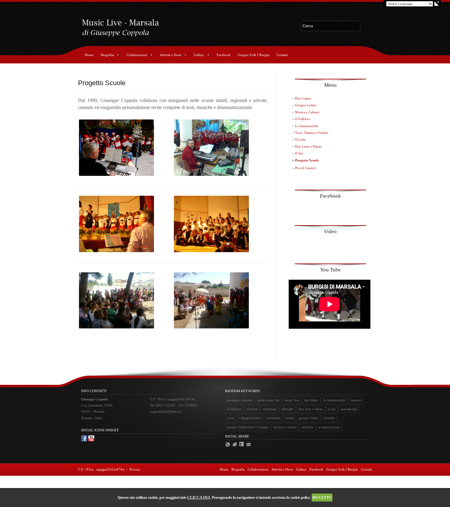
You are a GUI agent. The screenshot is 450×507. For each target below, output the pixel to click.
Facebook (224, 55)
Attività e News (170, 55)
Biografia (107, 55)
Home (89, 55)
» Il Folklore (301, 119)
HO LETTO (322, 497)
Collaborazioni (136, 55)
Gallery (199, 55)
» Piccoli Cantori (304, 168)
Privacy (134, 469)
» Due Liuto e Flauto (307, 146)
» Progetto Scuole (305, 160)
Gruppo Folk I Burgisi (253, 55)
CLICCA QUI (198, 497)
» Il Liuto (299, 139)
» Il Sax (297, 153)
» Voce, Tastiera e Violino (310, 132)
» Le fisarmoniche (305, 126)
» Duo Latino (301, 98)
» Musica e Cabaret (305, 112)
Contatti (282, 55)
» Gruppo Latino (304, 105)
